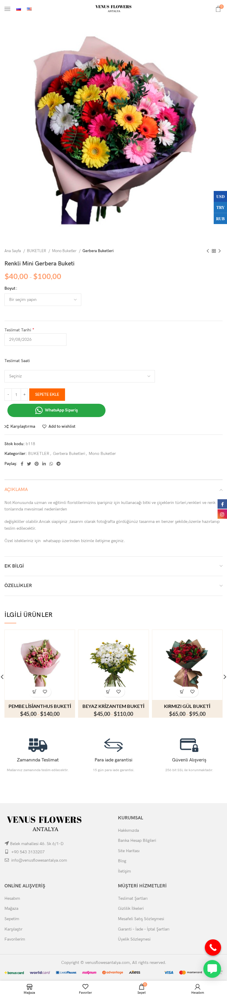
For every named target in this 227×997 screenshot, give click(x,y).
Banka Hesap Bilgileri (137, 840)
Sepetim (11, 918)
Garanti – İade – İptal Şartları (143, 929)
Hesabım (12, 898)
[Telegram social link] (58, 464)
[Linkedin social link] (44, 464)
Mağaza (11, 908)
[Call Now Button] (213, 947)
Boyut (9, 288)
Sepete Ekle (47, 394)
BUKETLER (37, 251)
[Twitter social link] (29, 464)
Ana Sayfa (13, 251)
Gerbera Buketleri (98, 251)
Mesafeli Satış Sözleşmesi (141, 918)
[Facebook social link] (22, 464)
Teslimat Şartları (132, 898)
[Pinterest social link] (36, 464)
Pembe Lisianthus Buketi (40, 706)
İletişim (124, 871)
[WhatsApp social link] (51, 464)
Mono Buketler (64, 251)
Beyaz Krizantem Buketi (113, 706)
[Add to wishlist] (45, 692)
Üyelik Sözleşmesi (134, 939)
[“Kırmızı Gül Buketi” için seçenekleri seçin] (182, 692)
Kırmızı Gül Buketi (187, 706)
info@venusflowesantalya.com (39, 860)
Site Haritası (129, 850)
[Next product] (220, 251)
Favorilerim (14, 939)
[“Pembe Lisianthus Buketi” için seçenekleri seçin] (35, 692)
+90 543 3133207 (28, 852)
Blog (122, 860)
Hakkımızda (128, 830)
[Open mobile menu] (7, 9)
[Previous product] (208, 251)
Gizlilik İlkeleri (131, 908)
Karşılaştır (13, 929)
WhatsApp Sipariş (61, 410)
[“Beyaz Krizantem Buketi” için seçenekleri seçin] (108, 692)
